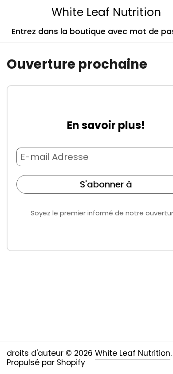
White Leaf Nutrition (106, 12)
